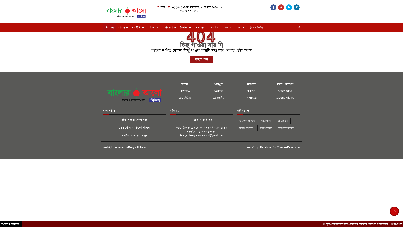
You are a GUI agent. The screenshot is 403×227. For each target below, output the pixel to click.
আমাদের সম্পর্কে (247, 121)
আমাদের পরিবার (285, 98)
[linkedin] (289, 7)
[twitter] (281, 7)
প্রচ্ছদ (111, 27)
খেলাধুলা (168, 27)
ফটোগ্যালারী (285, 91)
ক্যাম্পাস (214, 27)
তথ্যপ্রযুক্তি (218, 98)
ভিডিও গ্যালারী (285, 84)
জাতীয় (121, 27)
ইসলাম (227, 27)
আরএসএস (283, 121)
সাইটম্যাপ (266, 121)
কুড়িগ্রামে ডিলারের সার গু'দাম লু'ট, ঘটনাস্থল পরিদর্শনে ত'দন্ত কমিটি (350, 224)
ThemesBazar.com (288, 147)
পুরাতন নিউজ (256, 27)
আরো (238, 27)
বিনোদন (184, 27)
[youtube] (297, 7)
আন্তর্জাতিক (154, 27)
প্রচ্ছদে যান (201, 59)
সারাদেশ (200, 27)
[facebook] (273, 7)
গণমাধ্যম (252, 98)
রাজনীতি (136, 27)
